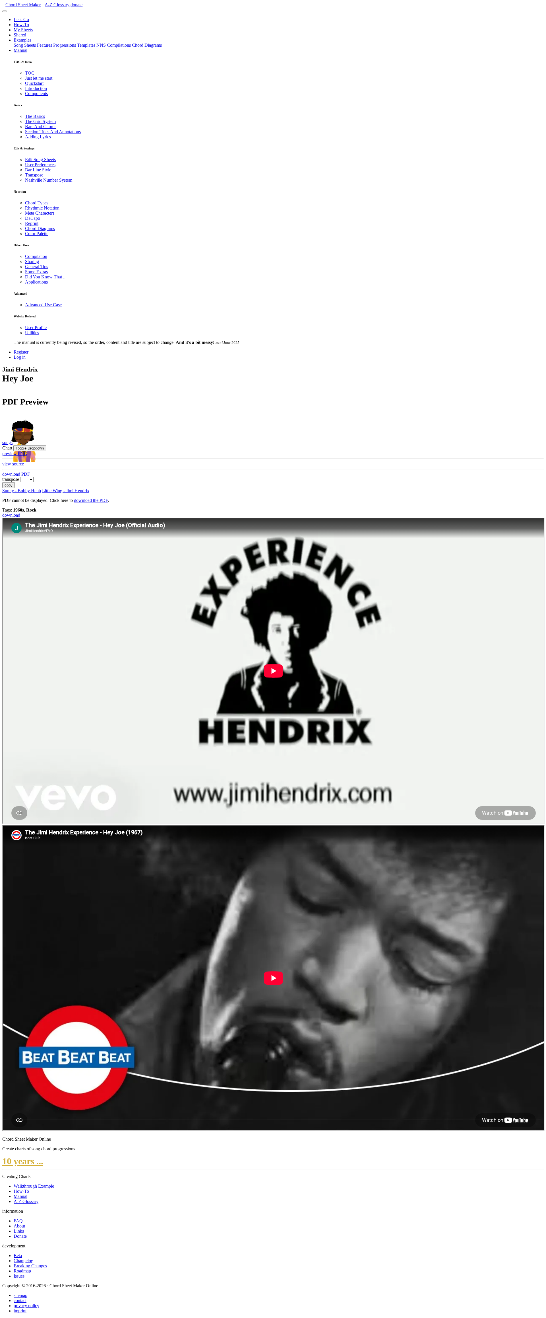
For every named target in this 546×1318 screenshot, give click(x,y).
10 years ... (22, 1161)
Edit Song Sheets (40, 159)
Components (36, 93)
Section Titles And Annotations (53, 131)
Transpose (34, 175)
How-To (21, 24)
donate (76, 4)
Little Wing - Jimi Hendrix (65, 490)
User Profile (36, 327)
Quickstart (34, 83)
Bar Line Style (38, 169)
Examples (22, 40)
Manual (20, 50)
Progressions (64, 45)
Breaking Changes (30, 1265)
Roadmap (22, 1270)
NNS (101, 45)
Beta (18, 1255)
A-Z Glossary (26, 1201)
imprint (20, 1310)
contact (20, 1300)
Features (44, 45)
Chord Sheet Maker (23, 4)
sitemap (20, 1295)
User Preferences (40, 164)
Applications (36, 282)
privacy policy (26, 1305)
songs (7, 442)
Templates (86, 45)
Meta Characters (39, 213)
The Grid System (40, 121)
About (19, 1225)
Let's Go (21, 19)
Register (21, 352)
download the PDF (91, 500)
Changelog (23, 1260)
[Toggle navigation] (4, 11)
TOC (29, 73)
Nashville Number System (48, 180)
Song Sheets (25, 45)
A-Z (57, 4)
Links (19, 1231)
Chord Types (36, 202)
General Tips (36, 266)
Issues (19, 1276)
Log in (20, 357)
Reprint (31, 223)
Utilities (32, 332)
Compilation (36, 256)
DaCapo (32, 218)
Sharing (32, 261)
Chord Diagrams (147, 45)
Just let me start (38, 78)
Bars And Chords (40, 126)
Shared (20, 34)
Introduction (36, 88)
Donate (20, 1236)
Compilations (119, 45)
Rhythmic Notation (42, 208)
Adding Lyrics (38, 136)
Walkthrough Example (34, 1186)
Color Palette (36, 233)
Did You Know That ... (46, 276)
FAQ (18, 1220)
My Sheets (23, 29)
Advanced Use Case (43, 304)
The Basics (35, 116)
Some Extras (36, 271)
